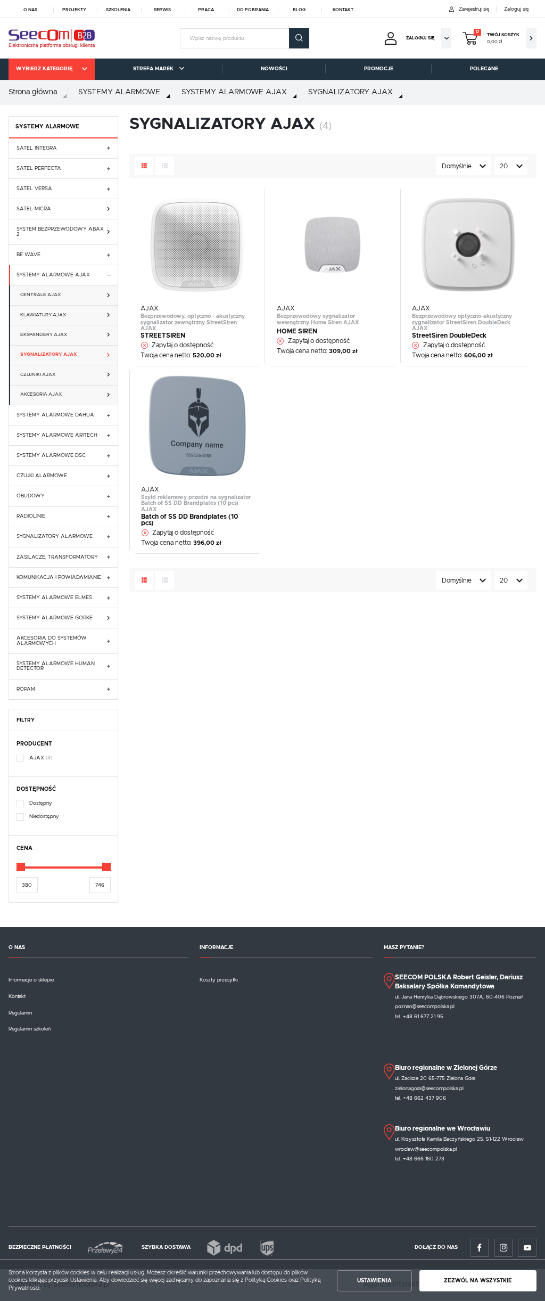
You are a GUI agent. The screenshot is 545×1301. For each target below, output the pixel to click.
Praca (206, 9)
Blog (299, 9)
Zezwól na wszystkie (478, 1280)
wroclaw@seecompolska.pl (426, 1149)
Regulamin (20, 1013)
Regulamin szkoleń (30, 1029)
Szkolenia (118, 9)
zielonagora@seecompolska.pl (429, 1088)
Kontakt (343, 9)
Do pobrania (253, 9)
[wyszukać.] (299, 38)
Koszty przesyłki (219, 980)
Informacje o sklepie (31, 980)
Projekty (74, 9)
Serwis (162, 9)
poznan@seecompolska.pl (425, 1006)
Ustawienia (374, 1280)
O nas (30, 9)
